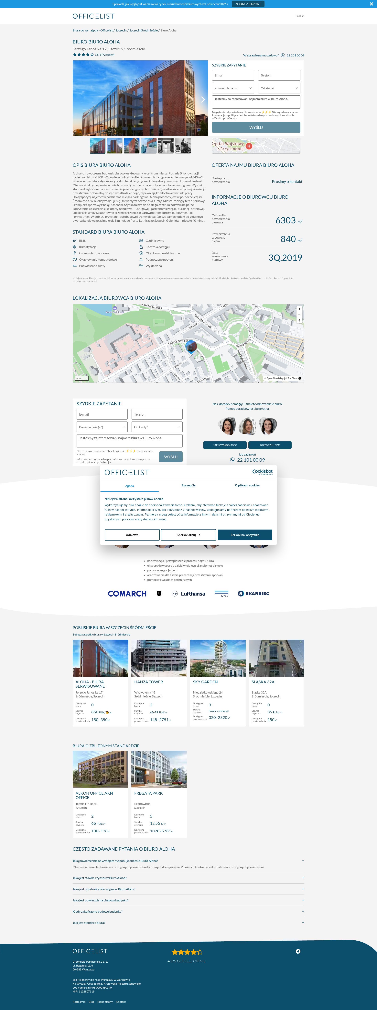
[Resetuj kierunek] (299, 320)
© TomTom (291, 378)
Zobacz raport (248, 4)
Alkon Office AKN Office (94, 795)
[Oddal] (299, 315)
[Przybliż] (299, 309)
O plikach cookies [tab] (247, 485)
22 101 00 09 (295, 55)
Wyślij (256, 127)
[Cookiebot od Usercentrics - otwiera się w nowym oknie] (255, 472)
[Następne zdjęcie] (203, 99)
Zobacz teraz (100, 719)
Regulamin (79, 1001)
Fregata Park (148, 793)
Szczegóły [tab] (188, 485)
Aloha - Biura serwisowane (90, 683)
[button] (188, 343)
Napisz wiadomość (225, 445)
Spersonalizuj (186, 534)
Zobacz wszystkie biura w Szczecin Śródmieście (101, 634)
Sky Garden (205, 681)
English (300, 16)
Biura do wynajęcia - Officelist (93, 30)
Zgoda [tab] (129, 486)
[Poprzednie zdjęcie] (78, 99)
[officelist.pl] (90, 951)
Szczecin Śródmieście (143, 30)
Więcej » (232, 118)
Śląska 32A (263, 681)
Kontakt (121, 1001)
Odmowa (132, 534)
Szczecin (121, 30)
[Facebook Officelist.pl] (298, 951)
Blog (91, 1001)
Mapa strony (105, 1001)
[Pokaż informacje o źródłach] (299, 378)
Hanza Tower (148, 681)
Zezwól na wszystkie (245, 534)
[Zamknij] (371, 4)
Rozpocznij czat (270, 445)
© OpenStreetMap (274, 378)
